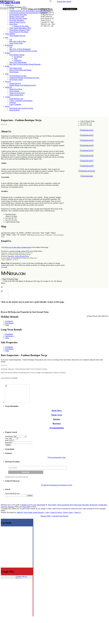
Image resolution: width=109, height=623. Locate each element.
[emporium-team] (86, 176)
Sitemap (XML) (45, 516)
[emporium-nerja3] (86, 140)
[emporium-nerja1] (86, 130)
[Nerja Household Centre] (57, 457)
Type (7, 438)
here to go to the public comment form (18, 247)
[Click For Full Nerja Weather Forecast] (50, 1)
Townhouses (9, 323)
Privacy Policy (68, 512)
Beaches (56, 419)
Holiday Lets (26, 505)
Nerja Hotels (52, 505)
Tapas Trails (26, 507)
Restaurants (94, 505)
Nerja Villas (73, 505)
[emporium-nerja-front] (86, 171)
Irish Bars (4, 507)
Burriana (57, 423)
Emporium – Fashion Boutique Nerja (18, 256)
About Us (77, 512)
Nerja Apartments (63, 505)
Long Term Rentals (38, 505)
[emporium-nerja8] (86, 166)
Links (47, 512)
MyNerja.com (10, 2)
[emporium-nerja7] (86, 161)
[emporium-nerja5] (86, 150)
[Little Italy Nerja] (56, 485)
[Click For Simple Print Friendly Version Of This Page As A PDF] (2, 287)
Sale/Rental (9, 436)
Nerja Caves (56, 415)
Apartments (9, 321)
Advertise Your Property (60, 516)
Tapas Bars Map (83, 505)
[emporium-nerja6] (86, 155)
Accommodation (56, 428)
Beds (7, 440)
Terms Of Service (56, 512)
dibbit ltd (20, 512)
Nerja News (57, 410)
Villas (7, 325)
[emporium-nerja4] (86, 145)
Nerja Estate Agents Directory (34, 512)
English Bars (102, 505)
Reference (8, 442)
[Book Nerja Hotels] (64, 1)
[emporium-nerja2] (86, 135)
